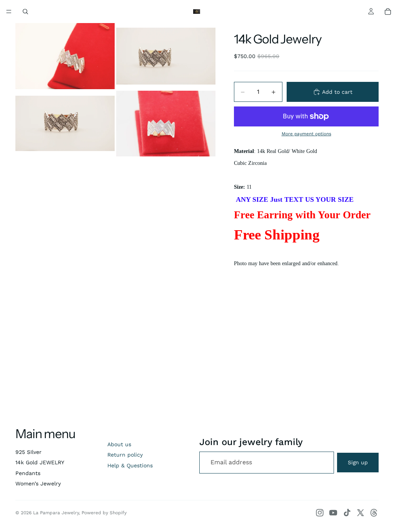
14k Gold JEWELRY (39, 462)
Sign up (358, 462)
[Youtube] (333, 512)
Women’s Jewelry (38, 483)
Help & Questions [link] (130, 465)
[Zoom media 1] (65, 56)
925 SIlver (28, 452)
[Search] (25, 11)
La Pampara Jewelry (56, 512)
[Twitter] (360, 512)
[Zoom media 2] (165, 56)
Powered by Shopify (104, 512)
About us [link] (119, 444)
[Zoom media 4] (165, 124)
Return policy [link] (125, 455)
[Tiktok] (347, 512)
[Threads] (374, 512)
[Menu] (9, 11)
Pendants (27, 473)
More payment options (306, 133)
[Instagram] (319, 512)
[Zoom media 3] (65, 124)
